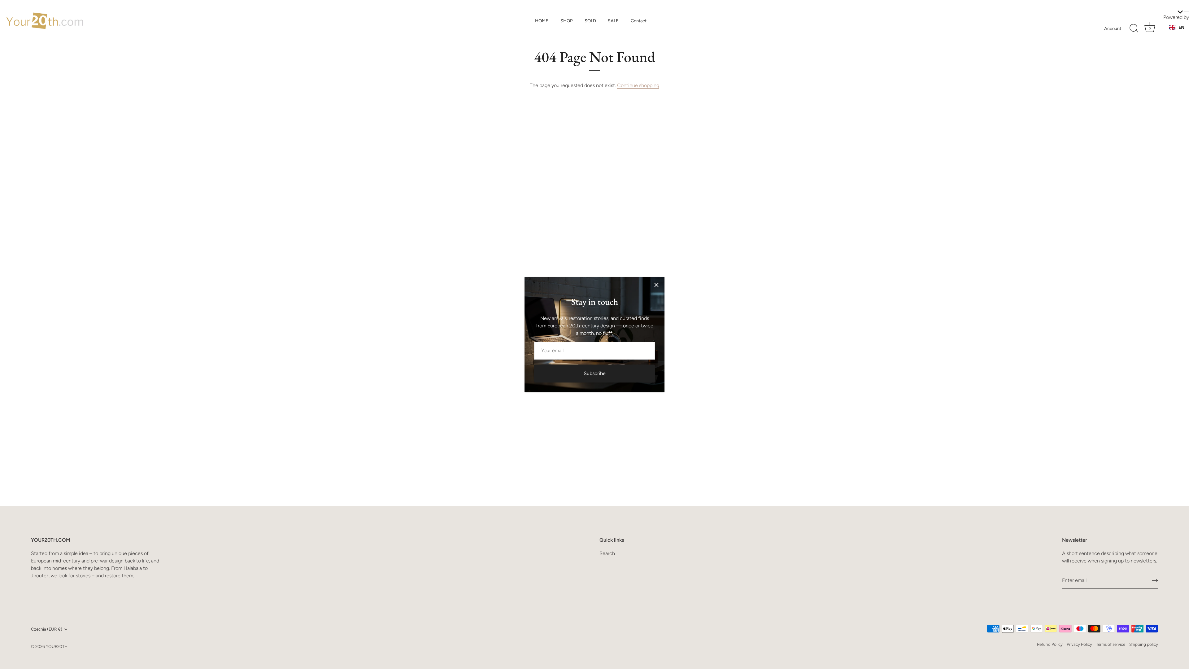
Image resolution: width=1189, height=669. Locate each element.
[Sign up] (1155, 580)
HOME (541, 21)
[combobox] (1177, 27)
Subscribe (595, 373)
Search (607, 553)
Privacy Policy (1079, 644)
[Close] (656, 285)
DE (1181, 33)
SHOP (566, 21)
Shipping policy (1143, 644)
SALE (613, 21)
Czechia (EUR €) (46, 629)
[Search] (1134, 28)
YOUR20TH (57, 646)
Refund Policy (1050, 644)
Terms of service (1110, 644)
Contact (639, 21)
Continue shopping (638, 85)
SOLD (590, 21)
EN (1181, 27)
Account (1112, 28)
